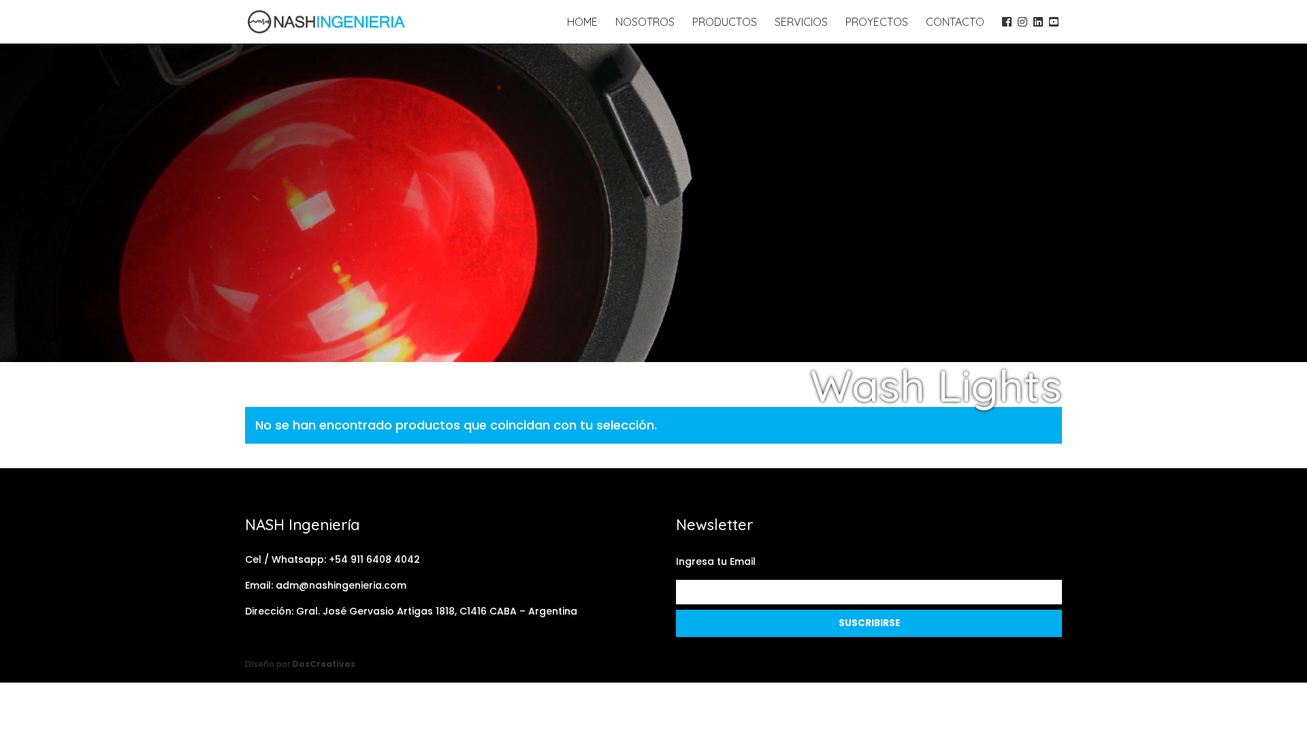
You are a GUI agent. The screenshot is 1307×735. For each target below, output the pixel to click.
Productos (724, 23)
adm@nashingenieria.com (341, 585)
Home (582, 23)
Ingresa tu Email (716, 561)
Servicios (801, 23)
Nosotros (645, 23)
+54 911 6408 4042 (374, 559)
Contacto (955, 23)
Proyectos (876, 23)
